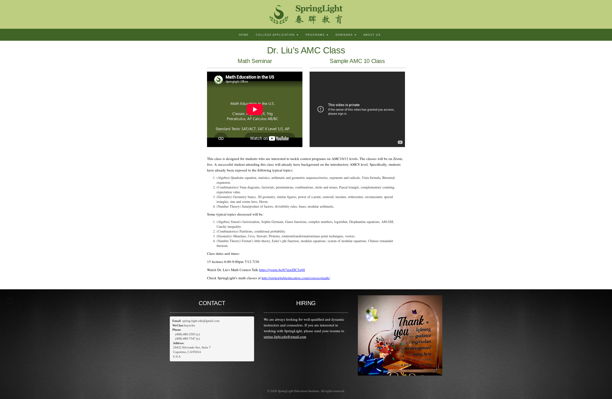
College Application (276, 34)
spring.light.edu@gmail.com (285, 336)
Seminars (344, 34)
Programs (316, 34)
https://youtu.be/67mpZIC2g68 (282, 269)
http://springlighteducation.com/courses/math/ (296, 277)
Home (244, 34)
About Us (372, 34)
